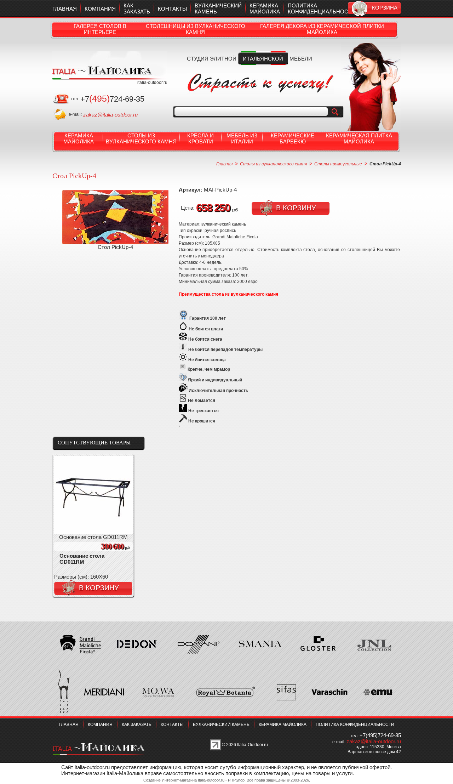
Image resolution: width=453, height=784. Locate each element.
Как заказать (137, 8)
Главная (64, 9)
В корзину (296, 208)
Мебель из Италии (241, 138)
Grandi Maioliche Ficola (235, 236)
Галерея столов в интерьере (100, 29)
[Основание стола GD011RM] (93, 532)
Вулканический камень (221, 724)
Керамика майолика (265, 8)
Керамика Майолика (78, 138)
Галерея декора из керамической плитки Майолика (322, 29)
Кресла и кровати (200, 138)
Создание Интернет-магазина (170, 780)
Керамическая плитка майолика (359, 138)
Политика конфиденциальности (321, 8)
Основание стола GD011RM (81, 559)
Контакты (172, 9)
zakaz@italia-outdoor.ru (110, 115)
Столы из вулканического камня (141, 138)
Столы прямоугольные (338, 163)
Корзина (384, 8)
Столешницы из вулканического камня (195, 29)
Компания (100, 9)
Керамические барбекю (292, 138)
